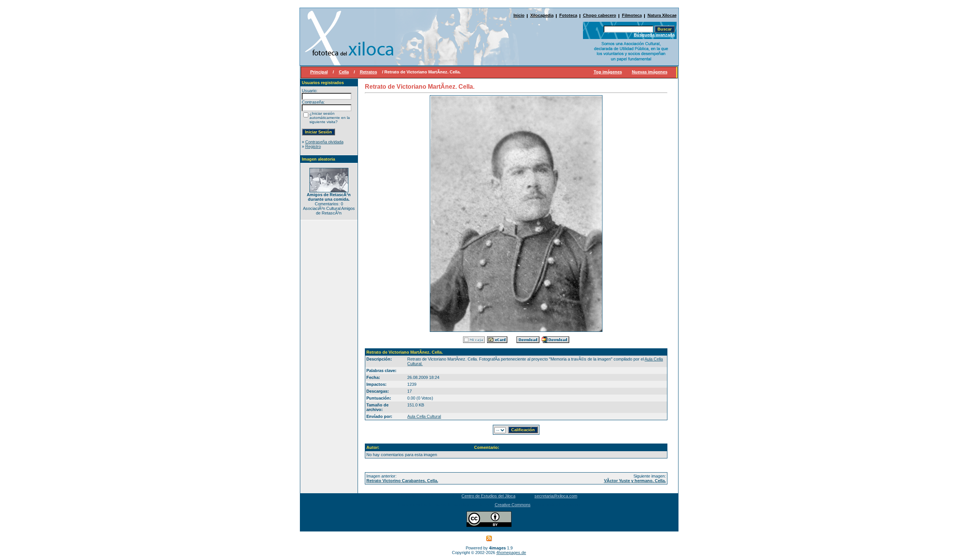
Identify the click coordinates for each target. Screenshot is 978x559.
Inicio (519, 15)
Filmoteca (632, 15)
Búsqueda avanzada (654, 34)
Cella (344, 72)
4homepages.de (511, 552)
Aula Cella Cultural (424, 416)
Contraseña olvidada (324, 142)
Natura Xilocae (662, 15)
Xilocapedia (542, 15)
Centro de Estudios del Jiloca (488, 496)
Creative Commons (513, 504)
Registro (313, 146)
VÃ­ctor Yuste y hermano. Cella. (635, 480)
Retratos (368, 72)
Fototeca (568, 15)
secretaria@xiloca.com (555, 496)
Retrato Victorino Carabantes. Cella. (402, 480)
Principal (319, 72)
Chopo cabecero (599, 15)
